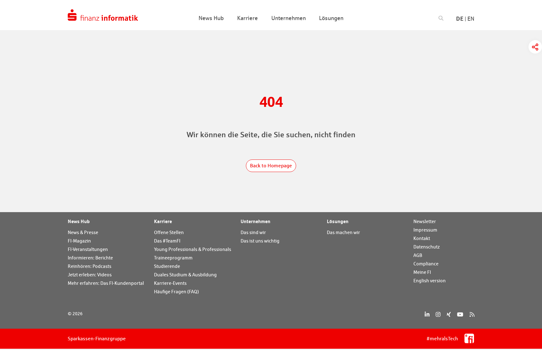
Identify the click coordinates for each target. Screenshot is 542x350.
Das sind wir (253, 232)
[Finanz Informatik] (103, 15)
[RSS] (472, 314)
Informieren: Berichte (90, 257)
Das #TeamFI (167, 240)
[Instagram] (438, 314)
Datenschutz (426, 246)
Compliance (425, 263)
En (470, 18)
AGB (417, 255)
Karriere (163, 221)
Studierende (167, 266)
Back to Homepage (271, 166)
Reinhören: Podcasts (89, 266)
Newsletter (424, 221)
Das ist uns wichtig (260, 240)
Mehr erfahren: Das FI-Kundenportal (106, 283)
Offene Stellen (169, 232)
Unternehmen (255, 221)
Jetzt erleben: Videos (90, 274)
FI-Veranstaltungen (88, 249)
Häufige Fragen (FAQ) (176, 291)
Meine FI (422, 272)
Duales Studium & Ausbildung (185, 274)
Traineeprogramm (173, 257)
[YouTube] (460, 314)
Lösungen (337, 221)
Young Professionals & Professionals (192, 249)
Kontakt (421, 238)
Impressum (425, 229)
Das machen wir (343, 232)
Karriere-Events (170, 283)
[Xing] (449, 314)
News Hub (79, 221)
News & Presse (83, 232)
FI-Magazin (79, 240)
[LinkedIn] (427, 314)
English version (429, 280)
